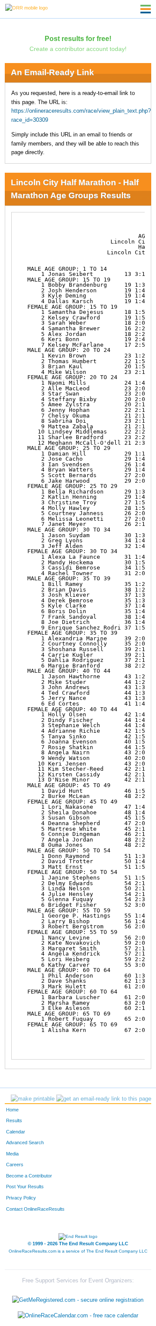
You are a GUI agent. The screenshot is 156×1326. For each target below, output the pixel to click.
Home (12, 1109)
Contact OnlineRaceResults (35, 1209)
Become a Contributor (29, 1175)
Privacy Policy (21, 1197)
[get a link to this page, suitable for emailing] (103, 1099)
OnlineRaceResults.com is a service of (78, 1251)
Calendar (15, 1131)
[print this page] (33, 1099)
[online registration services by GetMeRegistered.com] (77, 1298)
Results (14, 1120)
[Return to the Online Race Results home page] (26, 7)
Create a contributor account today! (78, 48)
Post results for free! (78, 38)
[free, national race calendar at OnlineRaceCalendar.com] (78, 1315)
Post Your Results (25, 1186)
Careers (14, 1164)
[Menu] (145, 9)
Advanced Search (25, 1142)
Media (12, 1153)
